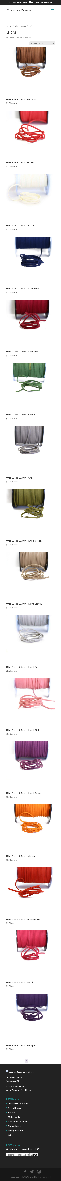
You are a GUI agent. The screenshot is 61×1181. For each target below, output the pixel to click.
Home (8, 26)
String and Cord (15, 1130)
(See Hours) (26, 1090)
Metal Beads (14, 1117)
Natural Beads (14, 1126)
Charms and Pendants (18, 1121)
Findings (12, 1112)
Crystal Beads (14, 1107)
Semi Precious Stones (18, 1103)
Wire (10, 1135)
